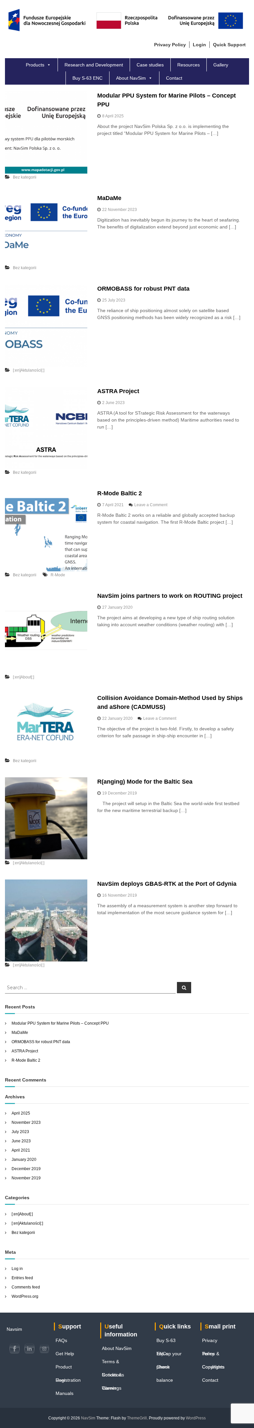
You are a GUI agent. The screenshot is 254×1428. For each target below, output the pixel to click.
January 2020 (24, 1159)
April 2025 (21, 1113)
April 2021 (21, 1150)
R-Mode (58, 575)
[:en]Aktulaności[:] (28, 370)
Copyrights (213, 1366)
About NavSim (131, 78)
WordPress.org (25, 1296)
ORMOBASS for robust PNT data (143, 288)
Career (109, 1388)
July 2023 (20, 1131)
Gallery (220, 64)
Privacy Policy (209, 1342)
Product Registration (68, 1368)
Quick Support (229, 44)
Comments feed (26, 1287)
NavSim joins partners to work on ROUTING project (169, 595)
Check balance (164, 1368)
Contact (174, 78)
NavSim (88, 1418)
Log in (17, 1268)
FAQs (61, 1340)
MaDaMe (109, 198)
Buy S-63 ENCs (166, 1342)
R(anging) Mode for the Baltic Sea (144, 781)
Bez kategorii (24, 177)
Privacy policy (170, 44)
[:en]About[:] (23, 677)
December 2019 (26, 1168)
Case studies (150, 64)
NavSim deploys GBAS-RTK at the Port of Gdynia (166, 883)
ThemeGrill (137, 1418)
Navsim (14, 1329)
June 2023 (21, 1141)
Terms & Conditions (113, 1363)
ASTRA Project (118, 391)
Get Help (65, 1353)
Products (35, 64)
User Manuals (64, 1382)
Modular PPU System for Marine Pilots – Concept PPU (60, 1023)
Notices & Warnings (112, 1376)
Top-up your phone (169, 1355)
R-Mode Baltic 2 (119, 493)
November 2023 (26, 1122)
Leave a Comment (150, 505)
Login (199, 44)
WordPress (196, 1418)
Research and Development (93, 64)
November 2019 (26, 1178)
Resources (188, 64)
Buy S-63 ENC (87, 78)
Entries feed (22, 1278)
